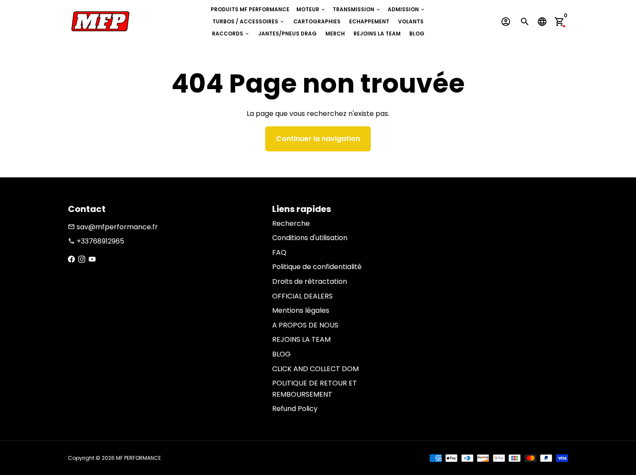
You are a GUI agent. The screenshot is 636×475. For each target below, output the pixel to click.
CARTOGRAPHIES (316, 21)
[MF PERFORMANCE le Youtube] (92, 259)
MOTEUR (311, 9)
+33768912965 (96, 241)
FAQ (279, 252)
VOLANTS (411, 21)
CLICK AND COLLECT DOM (315, 369)
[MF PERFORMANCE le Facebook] (71, 259)
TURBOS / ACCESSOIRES (248, 21)
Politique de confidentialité (317, 267)
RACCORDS (231, 33)
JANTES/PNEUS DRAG (287, 33)
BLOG (416, 33)
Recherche (291, 223)
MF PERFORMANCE (138, 458)
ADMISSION (406, 9)
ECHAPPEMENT (369, 21)
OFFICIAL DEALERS (302, 296)
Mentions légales (300, 310)
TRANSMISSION (357, 9)
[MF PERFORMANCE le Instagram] (81, 259)
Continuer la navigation (318, 139)
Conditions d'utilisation (309, 238)
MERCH (335, 33)
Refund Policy (295, 409)
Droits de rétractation (309, 281)
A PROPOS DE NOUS (305, 325)
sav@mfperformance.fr (113, 227)
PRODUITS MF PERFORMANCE (250, 9)
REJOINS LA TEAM (377, 33)
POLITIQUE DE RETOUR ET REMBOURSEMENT (314, 388)
